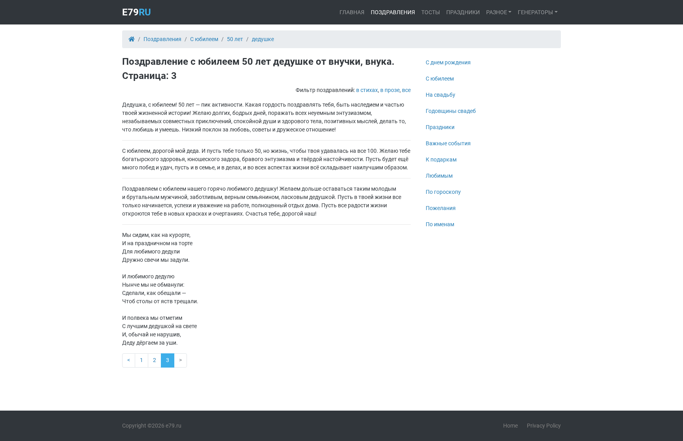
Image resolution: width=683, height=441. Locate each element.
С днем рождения (448, 62)
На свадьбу (440, 95)
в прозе (390, 90)
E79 (136, 12)
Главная (352, 12)
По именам (440, 224)
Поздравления (393, 12)
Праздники (463, 12)
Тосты (430, 12)
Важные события (448, 143)
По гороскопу (443, 192)
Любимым (439, 176)
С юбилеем (440, 78)
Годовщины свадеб (451, 111)
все (406, 90)
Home (510, 425)
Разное (496, 12)
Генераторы (535, 12)
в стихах (367, 90)
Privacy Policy (544, 425)
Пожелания (441, 208)
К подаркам (441, 159)
